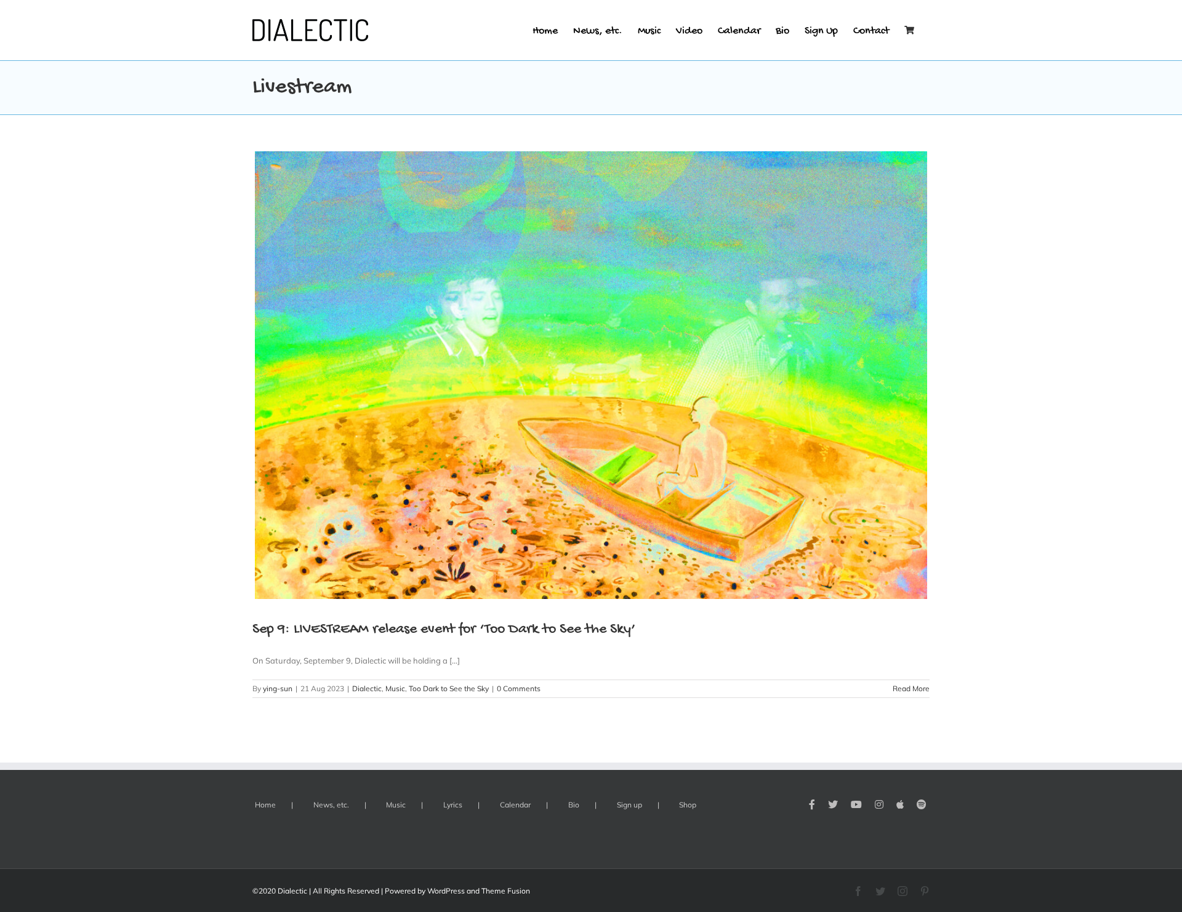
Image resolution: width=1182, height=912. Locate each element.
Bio (573, 804)
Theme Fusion (505, 890)
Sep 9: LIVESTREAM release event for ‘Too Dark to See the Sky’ (444, 629)
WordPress (446, 890)
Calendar (515, 804)
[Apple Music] (900, 804)
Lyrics (452, 804)
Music (395, 688)
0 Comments (519, 688)
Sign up (629, 804)
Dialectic (367, 688)
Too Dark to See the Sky (449, 688)
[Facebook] (812, 804)
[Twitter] (833, 804)
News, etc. (331, 804)
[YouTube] (856, 804)
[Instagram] (879, 804)
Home (265, 804)
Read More (911, 688)
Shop (687, 804)
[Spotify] (922, 804)
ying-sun (277, 688)
